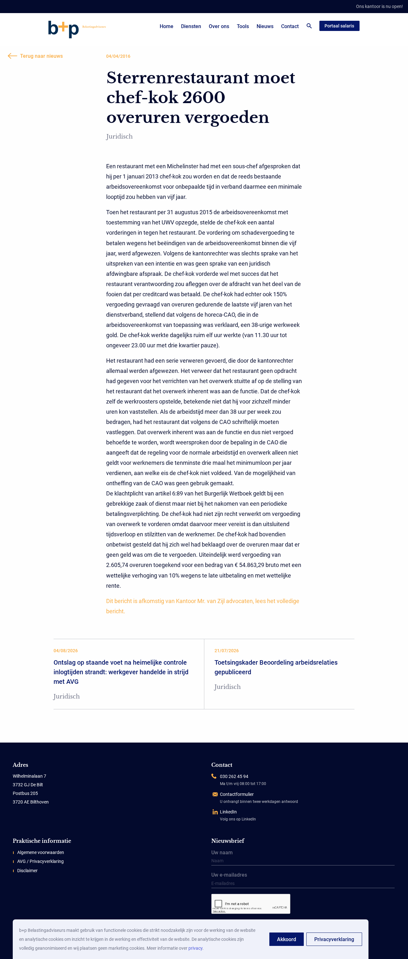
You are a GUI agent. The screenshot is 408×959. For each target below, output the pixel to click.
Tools (243, 26)
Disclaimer (27, 870)
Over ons (219, 26)
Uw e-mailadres (229, 875)
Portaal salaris (339, 25)
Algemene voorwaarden (40, 852)
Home (166, 26)
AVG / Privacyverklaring (40, 861)
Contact (290, 26)
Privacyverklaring (334, 939)
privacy (195, 948)
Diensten (191, 26)
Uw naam (222, 853)
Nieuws (265, 26)
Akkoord (286, 939)
